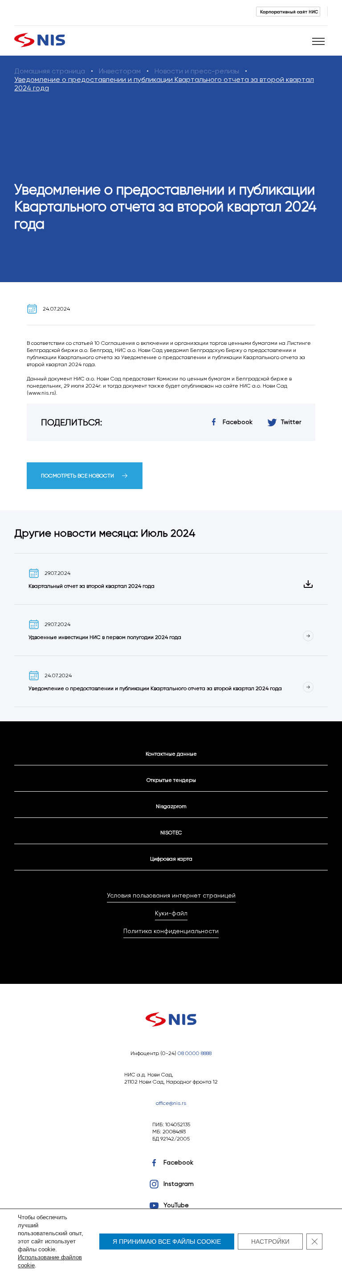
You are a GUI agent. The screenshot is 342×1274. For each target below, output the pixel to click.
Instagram (178, 1183)
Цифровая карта (171, 858)
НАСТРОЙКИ (270, 1241)
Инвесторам (120, 71)
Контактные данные (171, 753)
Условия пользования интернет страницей (171, 895)
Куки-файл (171, 913)
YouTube (176, 1205)
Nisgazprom (171, 806)
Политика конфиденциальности (171, 930)
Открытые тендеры (171, 780)
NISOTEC (171, 832)
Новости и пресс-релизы (197, 71)
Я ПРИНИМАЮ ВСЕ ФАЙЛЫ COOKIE (167, 1241)
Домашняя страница (49, 71)
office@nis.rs (171, 1103)
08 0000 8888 (195, 1053)
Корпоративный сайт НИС (289, 11)
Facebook (178, 1162)
